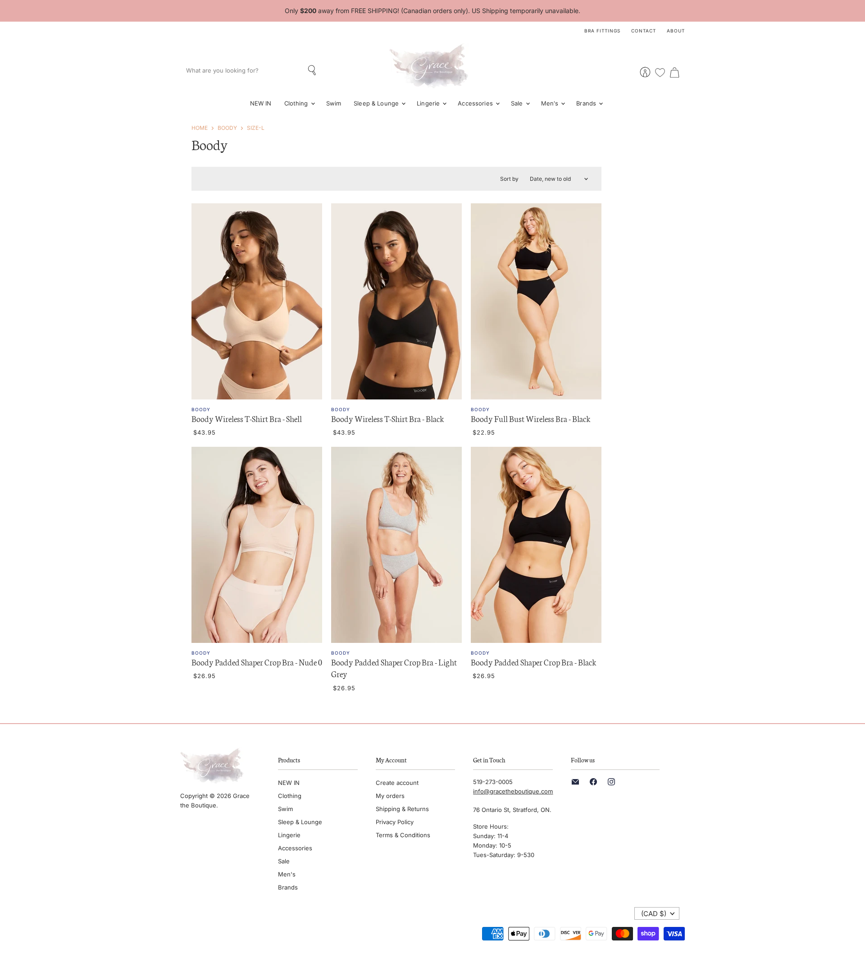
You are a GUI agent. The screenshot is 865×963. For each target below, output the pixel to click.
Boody (227, 127)
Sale (518, 103)
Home (199, 127)
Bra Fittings (602, 30)
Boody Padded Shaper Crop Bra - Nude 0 (256, 662)
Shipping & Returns (402, 808)
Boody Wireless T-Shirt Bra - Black (387, 418)
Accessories (476, 103)
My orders (390, 795)
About (676, 30)
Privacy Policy (395, 821)
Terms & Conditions (403, 835)
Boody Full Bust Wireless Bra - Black (531, 418)
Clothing (297, 103)
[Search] (313, 70)
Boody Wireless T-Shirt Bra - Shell (246, 418)
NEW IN (261, 103)
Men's (550, 103)
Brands (587, 103)
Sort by (509, 178)
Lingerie (429, 103)
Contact (643, 30)
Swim (333, 103)
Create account (397, 782)
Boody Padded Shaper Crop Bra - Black (533, 662)
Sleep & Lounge (377, 103)
